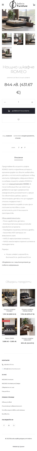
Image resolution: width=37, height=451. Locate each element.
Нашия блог (6, 391)
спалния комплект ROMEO (19, 184)
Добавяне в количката (20, 111)
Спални (17, 138)
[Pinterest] (9, 425)
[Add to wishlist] (18, 119)
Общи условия (7, 402)
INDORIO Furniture (7, 379)
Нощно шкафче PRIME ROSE (27, 310)
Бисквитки (5, 414)
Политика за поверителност (12, 406)
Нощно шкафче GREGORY (27, 339)
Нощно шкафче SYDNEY (9, 310)
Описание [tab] (18, 157)
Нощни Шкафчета (28, 136)
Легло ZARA (9, 338)
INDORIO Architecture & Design (11, 383)
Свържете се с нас (8, 387)
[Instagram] (14, 425)
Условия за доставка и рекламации (13, 410)
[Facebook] (4, 425)
